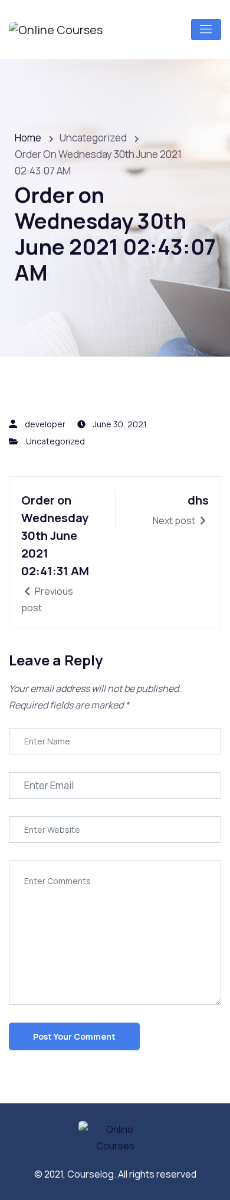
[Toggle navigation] (206, 29)
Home (28, 137)
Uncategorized (55, 441)
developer (45, 424)
